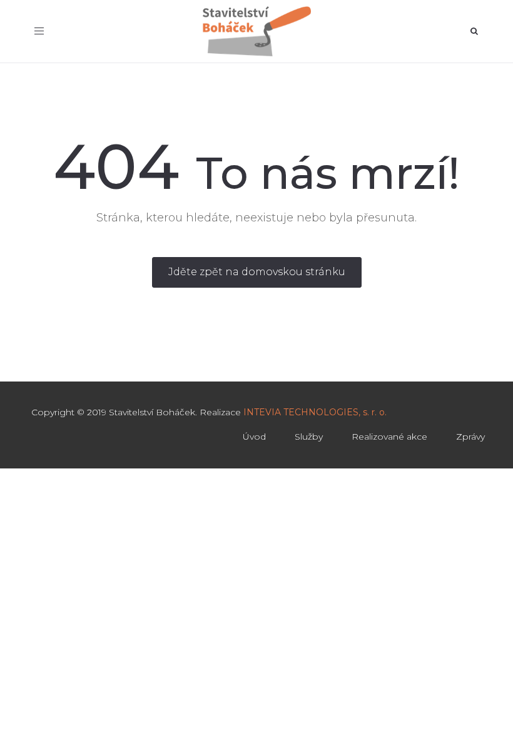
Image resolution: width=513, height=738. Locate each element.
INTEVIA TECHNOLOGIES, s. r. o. (315, 412)
